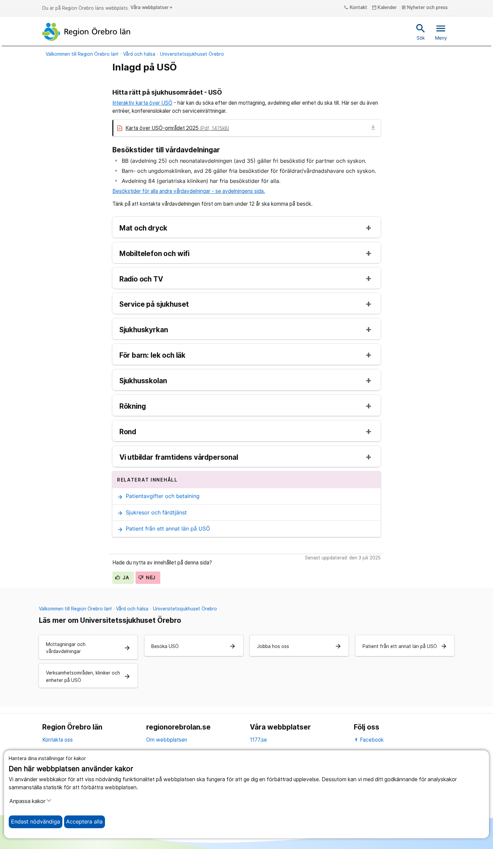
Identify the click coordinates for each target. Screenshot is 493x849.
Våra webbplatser (151, 7)
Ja (125, 577)
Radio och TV (141, 279)
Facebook (371, 740)
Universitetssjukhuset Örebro (192, 54)
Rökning (132, 406)
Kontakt (355, 7)
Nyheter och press (424, 7)
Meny (441, 31)
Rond (127, 432)
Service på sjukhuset (154, 304)
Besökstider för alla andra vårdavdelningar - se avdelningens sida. (188, 191)
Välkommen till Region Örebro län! (82, 54)
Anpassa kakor (27, 801)
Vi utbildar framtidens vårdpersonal (178, 457)
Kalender (384, 7)
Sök (421, 31)
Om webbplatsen (166, 740)
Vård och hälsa (139, 54)
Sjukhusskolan (143, 381)
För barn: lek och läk (152, 355)
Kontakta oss (57, 740)
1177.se (258, 740)
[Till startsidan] (86, 32)
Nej (150, 577)
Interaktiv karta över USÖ (142, 103)
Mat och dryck (143, 228)
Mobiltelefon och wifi (154, 253)
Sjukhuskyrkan (143, 330)
